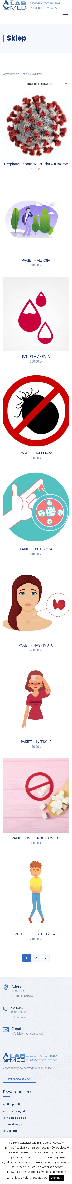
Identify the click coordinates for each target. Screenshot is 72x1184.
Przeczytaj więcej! (19, 1078)
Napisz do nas (16, 1117)
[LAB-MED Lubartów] (31, 5)
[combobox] (45, 83)
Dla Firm (12, 1131)
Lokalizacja (14, 1124)
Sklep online (15, 1104)
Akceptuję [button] (56, 1178)
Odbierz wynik (16, 1111)
